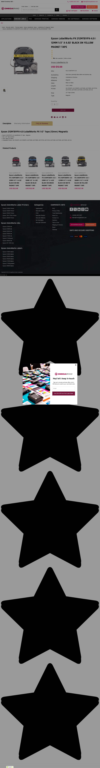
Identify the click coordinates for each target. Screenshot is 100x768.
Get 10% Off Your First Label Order (63, 393)
